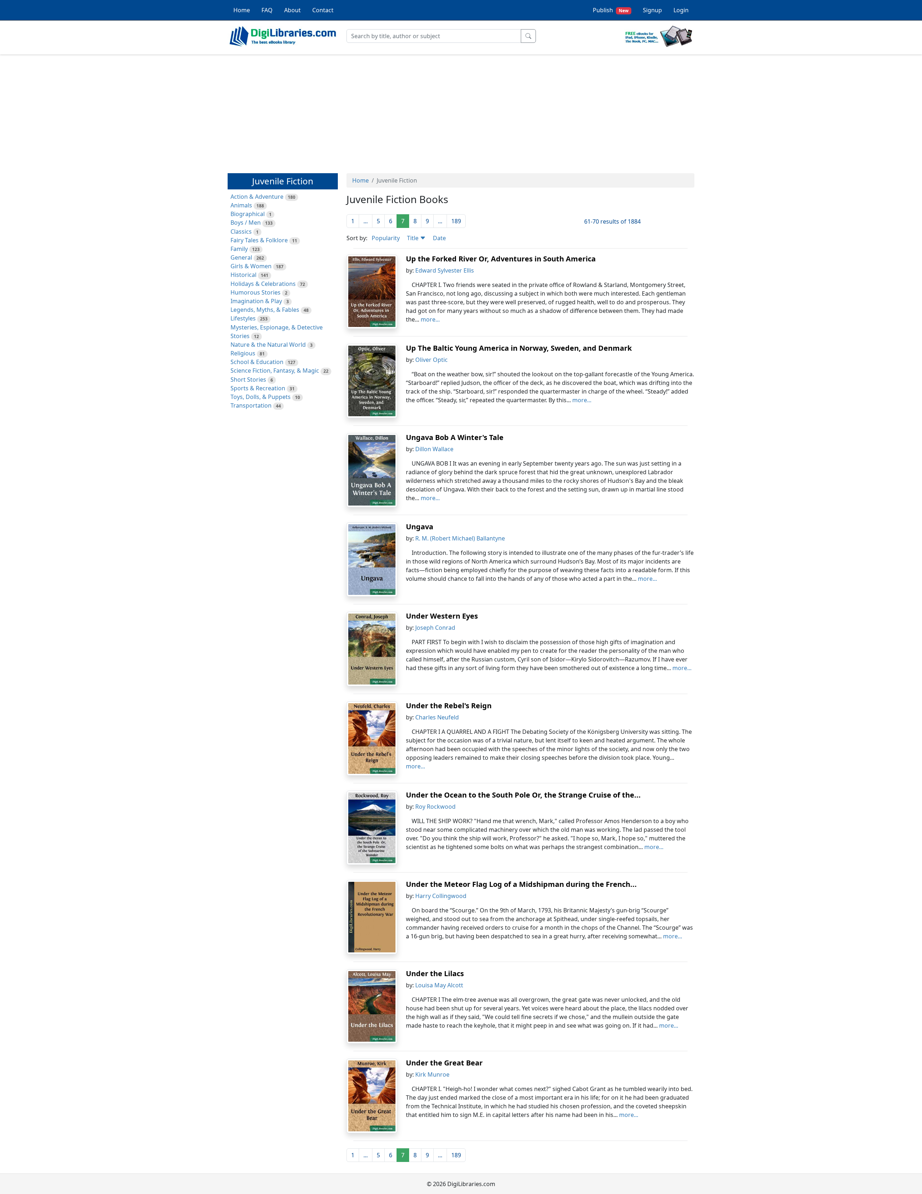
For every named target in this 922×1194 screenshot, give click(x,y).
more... (430, 319)
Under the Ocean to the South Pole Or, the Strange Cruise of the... (523, 795)
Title (413, 238)
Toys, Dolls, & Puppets (260, 397)
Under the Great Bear (444, 1063)
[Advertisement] (461, 110)
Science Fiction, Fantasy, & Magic (274, 370)
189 (456, 221)
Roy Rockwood (435, 807)
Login (681, 10)
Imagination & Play (256, 301)
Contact (323, 10)
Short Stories (248, 379)
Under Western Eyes (442, 616)
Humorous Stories (255, 292)
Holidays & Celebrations (263, 284)
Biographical (247, 214)
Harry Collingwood (440, 896)
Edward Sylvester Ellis (444, 270)
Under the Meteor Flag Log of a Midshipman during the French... (521, 884)
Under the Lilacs (435, 973)
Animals (241, 205)
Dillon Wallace (434, 449)
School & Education (256, 362)
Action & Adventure (256, 197)
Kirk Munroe (432, 1074)
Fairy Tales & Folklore (259, 240)
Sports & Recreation (257, 388)
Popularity (386, 238)
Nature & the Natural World (268, 345)
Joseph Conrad (435, 628)
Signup (652, 10)
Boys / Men (245, 222)
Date (439, 238)
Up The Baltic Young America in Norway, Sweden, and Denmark (519, 348)
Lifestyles (243, 318)
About (292, 10)
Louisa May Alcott (439, 985)
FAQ (267, 10)
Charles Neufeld (437, 717)
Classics (241, 231)
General (241, 257)
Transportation (251, 405)
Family (239, 249)
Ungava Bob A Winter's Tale (454, 437)
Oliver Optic (431, 360)
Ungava (419, 526)
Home (241, 10)
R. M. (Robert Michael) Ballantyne (460, 538)
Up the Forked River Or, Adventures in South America (501, 259)
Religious (242, 353)
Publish (610, 10)
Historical (243, 275)
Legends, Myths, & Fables (264, 310)
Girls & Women (251, 266)
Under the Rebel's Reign (449, 705)
